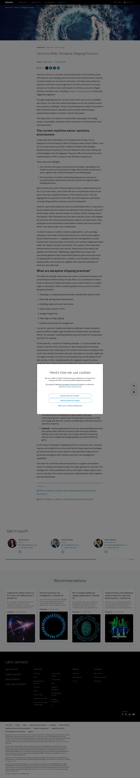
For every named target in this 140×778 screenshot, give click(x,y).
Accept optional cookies (70, 396)
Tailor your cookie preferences (70, 406)
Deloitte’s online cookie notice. (70, 386)
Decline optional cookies (70, 401)
